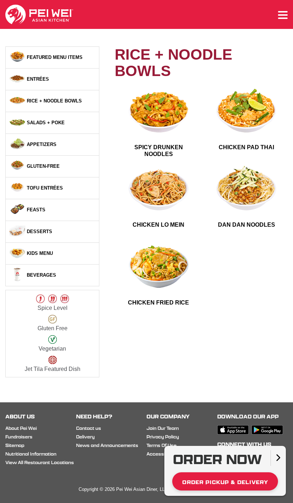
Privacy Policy (162, 437)
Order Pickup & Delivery (225, 482)
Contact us (88, 428)
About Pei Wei (21, 428)
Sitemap (14, 445)
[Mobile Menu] (283, 15)
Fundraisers (19, 437)
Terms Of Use (161, 445)
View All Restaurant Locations (39, 462)
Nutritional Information (30, 454)
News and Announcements (107, 445)
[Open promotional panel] (278, 458)
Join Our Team (162, 428)
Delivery (85, 437)
